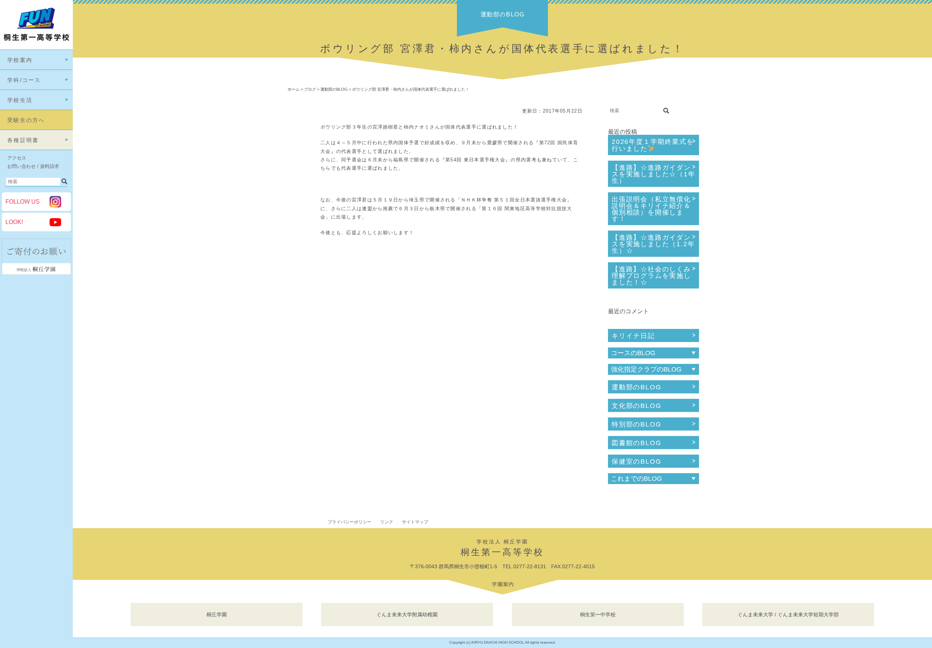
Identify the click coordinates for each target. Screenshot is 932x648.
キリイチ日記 (633, 335)
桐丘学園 (216, 614)
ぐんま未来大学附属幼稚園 (407, 614)
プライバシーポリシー (349, 522)
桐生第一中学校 (598, 614)
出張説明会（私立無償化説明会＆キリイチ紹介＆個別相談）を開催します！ (651, 209)
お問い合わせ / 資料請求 (33, 166)
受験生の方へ (26, 120)
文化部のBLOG (636, 405)
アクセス (16, 158)
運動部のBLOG (636, 387)
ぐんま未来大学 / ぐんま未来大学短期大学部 (788, 614)
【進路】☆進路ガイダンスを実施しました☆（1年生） (653, 174)
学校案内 (19, 60)
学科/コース (24, 80)
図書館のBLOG (636, 443)
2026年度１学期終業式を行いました (653, 145)
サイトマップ (415, 522)
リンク (386, 522)
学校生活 (19, 100)
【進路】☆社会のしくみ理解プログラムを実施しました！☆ (651, 276)
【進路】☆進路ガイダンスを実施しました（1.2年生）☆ (653, 244)
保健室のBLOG (636, 461)
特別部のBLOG (636, 424)
